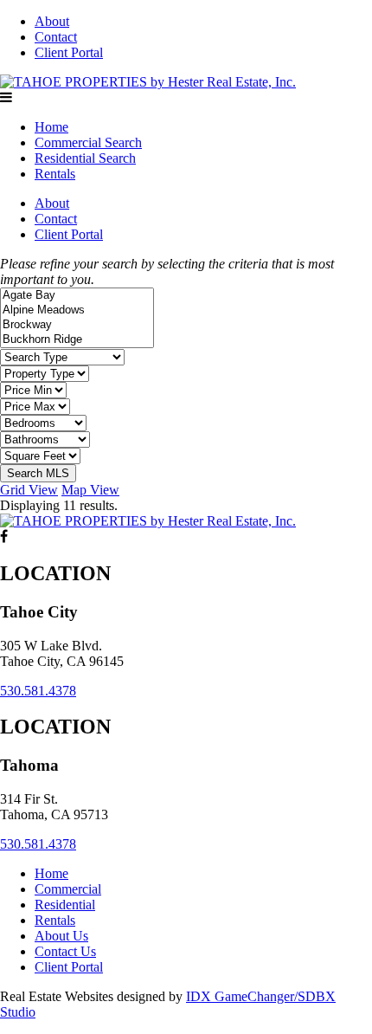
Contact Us (65, 951)
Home (51, 127)
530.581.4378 (38, 690)
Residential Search (85, 158)
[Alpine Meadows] (77, 310)
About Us (61, 935)
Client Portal (69, 52)
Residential (65, 904)
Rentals (55, 173)
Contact (56, 36)
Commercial (68, 889)
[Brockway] (77, 325)
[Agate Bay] (77, 295)
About (52, 21)
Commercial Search (88, 142)
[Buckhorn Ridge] (77, 340)
